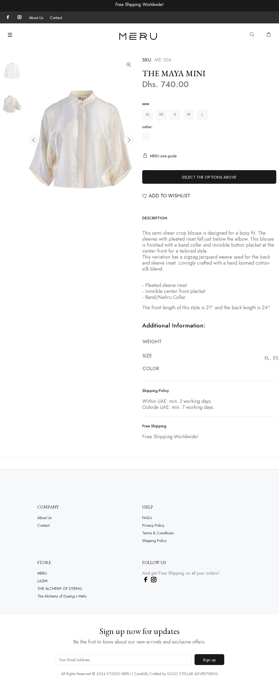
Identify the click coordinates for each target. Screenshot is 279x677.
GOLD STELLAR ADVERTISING (192, 673)
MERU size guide (163, 156)
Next (129, 140)
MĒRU (42, 573)
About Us (36, 17)
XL (148, 114)
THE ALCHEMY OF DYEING (59, 588)
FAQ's (147, 517)
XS (161, 114)
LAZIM (42, 581)
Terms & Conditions (158, 533)
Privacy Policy (153, 525)
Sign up (209, 660)
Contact (56, 17)
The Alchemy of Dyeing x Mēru (62, 596)
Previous (34, 140)
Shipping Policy (154, 540)
